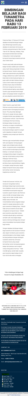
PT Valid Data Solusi (14, 395)
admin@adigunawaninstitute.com (13, 361)
